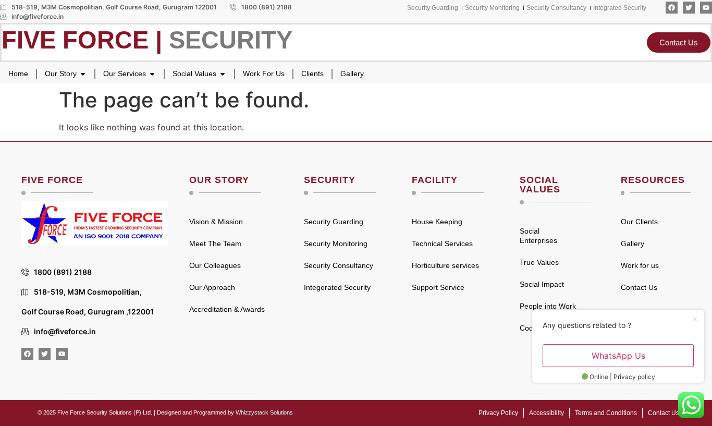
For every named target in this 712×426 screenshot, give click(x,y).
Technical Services (442, 243)
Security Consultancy (338, 265)
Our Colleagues (215, 265)
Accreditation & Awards (227, 309)
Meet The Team (215, 243)
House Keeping (437, 221)
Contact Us (639, 287)
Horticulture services (445, 265)
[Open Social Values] (222, 73)
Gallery (632, 243)
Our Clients (639, 221)
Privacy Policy (498, 413)
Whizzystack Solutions (264, 412)
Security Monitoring (335, 243)
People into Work (548, 306)
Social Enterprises (538, 236)
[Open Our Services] (152, 73)
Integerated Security (337, 287)
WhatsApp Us (618, 355)
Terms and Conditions (606, 413)
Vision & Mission (216, 221)
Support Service (438, 287)
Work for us (640, 265)
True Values (539, 262)
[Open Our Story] (83, 73)
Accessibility (546, 413)
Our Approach (212, 287)
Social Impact (542, 284)
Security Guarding (333, 221)
